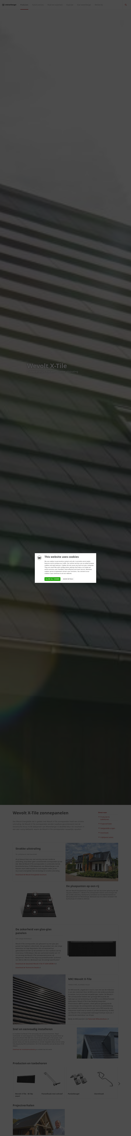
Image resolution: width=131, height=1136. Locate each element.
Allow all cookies (52, 579)
